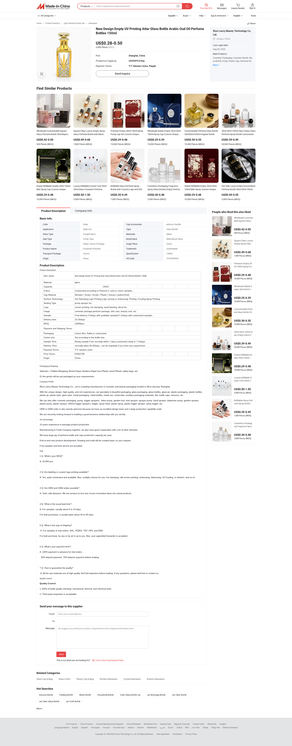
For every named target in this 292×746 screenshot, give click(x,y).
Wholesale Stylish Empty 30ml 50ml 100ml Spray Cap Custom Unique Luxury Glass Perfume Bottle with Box (243, 288)
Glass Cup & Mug (44, 679)
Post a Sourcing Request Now (107, 660)
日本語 (179, 727)
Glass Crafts (64, 679)
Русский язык (119, 727)
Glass (169, 234)
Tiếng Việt (215, 727)
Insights (223, 724)
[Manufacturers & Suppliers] (53, 6)
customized (171, 248)
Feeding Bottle (66, 694)
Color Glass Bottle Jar (130, 694)
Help (201, 15)
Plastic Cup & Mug (85, 679)
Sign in (252, 8)
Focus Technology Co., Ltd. (126, 734)
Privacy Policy (191, 734)
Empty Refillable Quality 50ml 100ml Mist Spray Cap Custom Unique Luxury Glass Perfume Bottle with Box (243, 356)
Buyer (185, 15)
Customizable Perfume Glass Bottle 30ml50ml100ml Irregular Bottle (243, 311)
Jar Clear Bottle (179, 694)
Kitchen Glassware (108, 679)
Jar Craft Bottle (73, 701)
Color (85, 224)
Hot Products (71, 724)
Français (106, 727)
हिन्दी (187, 727)
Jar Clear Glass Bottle (49, 701)
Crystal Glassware (132, 679)
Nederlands (151, 727)
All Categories (47, 15)
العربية (162, 727)
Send (61, 654)
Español (84, 727)
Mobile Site (211, 724)
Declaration (177, 734)
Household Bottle (105, 694)
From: (51, 614)
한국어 (170, 727)
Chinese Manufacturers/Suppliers (109, 724)
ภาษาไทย (196, 727)
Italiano (131, 727)
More (215, 64)
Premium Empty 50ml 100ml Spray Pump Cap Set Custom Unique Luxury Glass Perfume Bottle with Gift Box (243, 265)
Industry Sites (165, 724)
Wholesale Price (150, 724)
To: (53, 621)
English (75, 727)
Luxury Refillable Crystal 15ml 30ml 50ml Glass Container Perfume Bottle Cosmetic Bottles (243, 379)
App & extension (218, 15)
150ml (169, 253)
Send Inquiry (122, 73)
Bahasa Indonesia (230, 727)
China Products (86, 724)
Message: (50, 628)
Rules (253, 15)
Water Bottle (85, 694)
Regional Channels (182, 724)
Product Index (198, 724)
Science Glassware (155, 679)
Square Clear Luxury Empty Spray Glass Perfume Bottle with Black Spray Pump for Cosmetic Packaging (243, 242)
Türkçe (205, 727)
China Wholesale (134, 724)
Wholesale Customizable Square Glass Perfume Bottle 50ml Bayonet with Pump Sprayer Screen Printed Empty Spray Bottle (243, 219)
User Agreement (163, 734)
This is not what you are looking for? (73, 660)
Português (95, 727)
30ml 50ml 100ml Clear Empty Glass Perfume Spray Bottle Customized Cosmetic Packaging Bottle (243, 333)
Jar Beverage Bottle (156, 694)
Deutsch (140, 727)
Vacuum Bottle (46, 694)
